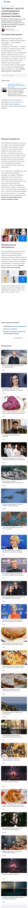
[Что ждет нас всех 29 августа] (14, 777)
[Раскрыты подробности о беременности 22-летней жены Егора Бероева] (14, 592)
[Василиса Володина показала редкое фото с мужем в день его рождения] (14, 615)
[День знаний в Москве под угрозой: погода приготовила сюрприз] (14, 823)
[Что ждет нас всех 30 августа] (14, 869)
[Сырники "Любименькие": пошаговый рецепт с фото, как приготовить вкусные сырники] (14, 800)
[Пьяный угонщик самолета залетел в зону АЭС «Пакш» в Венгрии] (14, 499)
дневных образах (16, 102)
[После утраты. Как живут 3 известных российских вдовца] (14, 361)
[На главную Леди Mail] (8, 2)
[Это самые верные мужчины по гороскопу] (14, 430)
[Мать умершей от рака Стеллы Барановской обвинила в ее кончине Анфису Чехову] (14, 384)
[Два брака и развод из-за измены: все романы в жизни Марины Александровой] (14, 453)
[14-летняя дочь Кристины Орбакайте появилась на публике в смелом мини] (14, 569)
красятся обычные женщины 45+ (15, 331)
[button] (5, 232)
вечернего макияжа (11, 265)
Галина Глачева (9, 29)
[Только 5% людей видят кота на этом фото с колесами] (14, 522)
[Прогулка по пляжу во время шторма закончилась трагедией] (14, 892)
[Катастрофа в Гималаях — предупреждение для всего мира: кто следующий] (14, 476)
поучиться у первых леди (18, 326)
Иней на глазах (7, 329)
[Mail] (5, 2)
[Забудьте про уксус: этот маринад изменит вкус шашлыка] (14, 846)
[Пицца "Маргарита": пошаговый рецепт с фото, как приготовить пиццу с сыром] (14, 661)
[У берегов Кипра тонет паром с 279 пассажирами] (14, 707)
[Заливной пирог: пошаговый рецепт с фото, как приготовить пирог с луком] (14, 638)
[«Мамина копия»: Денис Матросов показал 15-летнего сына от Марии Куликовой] (14, 545)
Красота (12, 6)
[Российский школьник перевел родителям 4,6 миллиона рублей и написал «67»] (14, 730)
